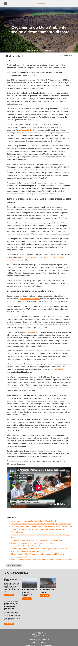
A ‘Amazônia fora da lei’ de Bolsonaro (25, 551)
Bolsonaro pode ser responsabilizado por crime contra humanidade (36, 540)
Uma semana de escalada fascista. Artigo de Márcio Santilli (33, 521)
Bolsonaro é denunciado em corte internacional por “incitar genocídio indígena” (41, 524)
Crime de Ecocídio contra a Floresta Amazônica (29, 546)
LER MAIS (9, 595)
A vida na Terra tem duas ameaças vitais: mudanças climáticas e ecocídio (39, 549)
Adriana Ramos (57, 369)
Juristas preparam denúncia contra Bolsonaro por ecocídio (33, 543)
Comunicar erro (14, 565)
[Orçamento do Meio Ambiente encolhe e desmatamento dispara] (22, 56)
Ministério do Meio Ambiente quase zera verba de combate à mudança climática (41, 560)
